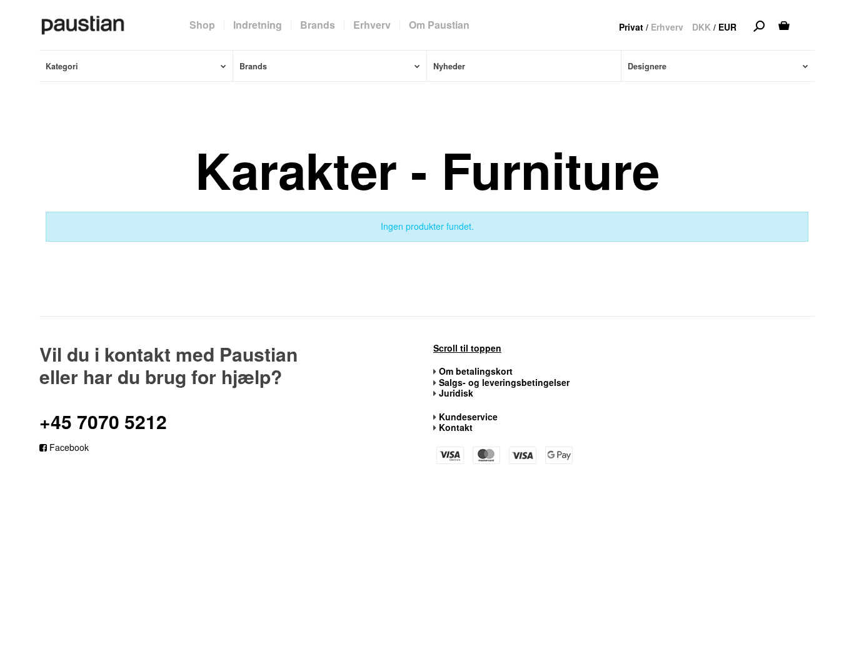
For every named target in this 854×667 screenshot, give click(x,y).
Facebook (68, 447)
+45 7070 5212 (103, 421)
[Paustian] (83, 24)
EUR (727, 27)
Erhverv (667, 27)
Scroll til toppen (467, 348)
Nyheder (449, 66)
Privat (631, 27)
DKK (701, 27)
